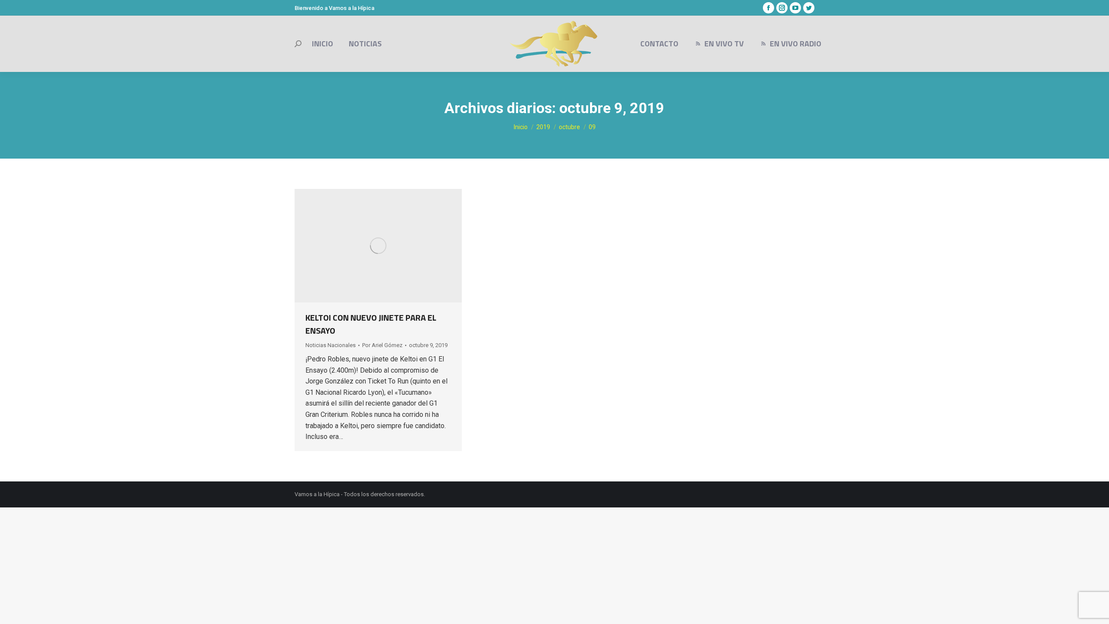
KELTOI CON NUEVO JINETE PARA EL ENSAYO (370, 324)
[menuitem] (322, 43)
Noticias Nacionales (330, 345)
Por (382, 345)
